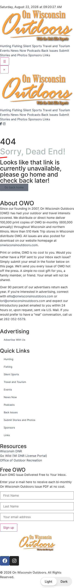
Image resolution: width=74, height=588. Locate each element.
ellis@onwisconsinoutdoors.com (30, 296)
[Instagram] (4, 124)
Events (5, 50)
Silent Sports (32, 46)
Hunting (5, 46)
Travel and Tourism (56, 46)
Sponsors (35, 55)
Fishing (17, 46)
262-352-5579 (14, 319)
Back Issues (49, 50)
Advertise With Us (14, 339)
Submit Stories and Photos (19, 419)
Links (46, 55)
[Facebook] (1, 124)
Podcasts (33, 50)
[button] (56, 581)
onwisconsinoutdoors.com (19, 245)
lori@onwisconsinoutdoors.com (22, 301)
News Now (18, 50)
